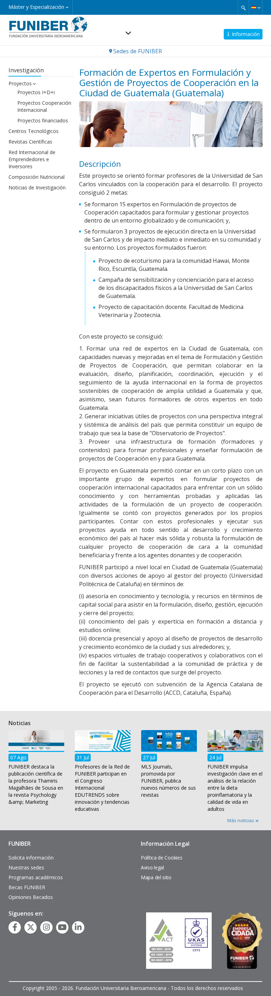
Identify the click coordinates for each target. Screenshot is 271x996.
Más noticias (241, 820)
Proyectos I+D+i (36, 92)
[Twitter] (30, 927)
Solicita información (31, 857)
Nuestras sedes (26, 867)
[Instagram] (46, 927)
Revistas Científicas (30, 141)
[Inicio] (48, 27)
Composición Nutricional (36, 177)
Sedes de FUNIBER (137, 51)
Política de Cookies (161, 857)
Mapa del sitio (156, 877)
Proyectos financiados (42, 120)
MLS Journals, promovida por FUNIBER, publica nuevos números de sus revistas (168, 780)
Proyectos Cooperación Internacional (44, 106)
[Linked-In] (78, 927)
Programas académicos (35, 877)
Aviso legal (152, 867)
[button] (255, 7)
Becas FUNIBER (26, 887)
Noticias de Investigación (37, 187)
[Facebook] (15, 927)
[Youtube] (62, 927)
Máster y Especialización (37, 7)
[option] (36, 769)
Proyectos (20, 83)
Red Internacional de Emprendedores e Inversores (31, 159)
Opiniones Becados (30, 897)
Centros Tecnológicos (33, 131)
